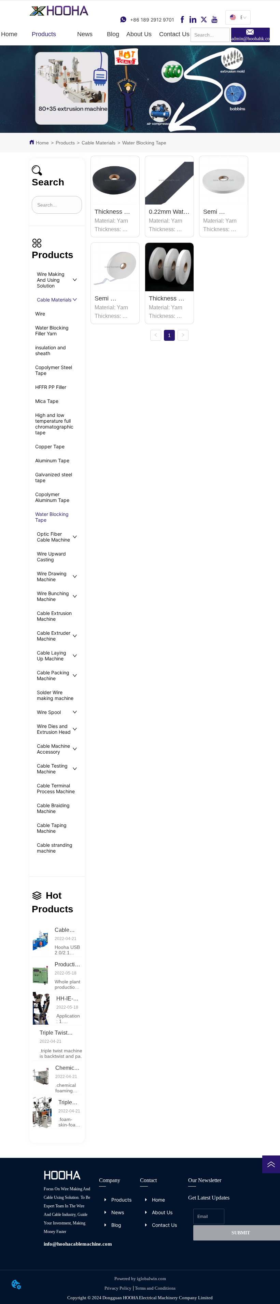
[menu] (95, 34)
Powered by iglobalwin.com (140, 1278)
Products (65, 142)
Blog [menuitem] (113, 34)
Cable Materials (98, 142)
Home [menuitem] (9, 34)
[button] (44, 34)
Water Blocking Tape (144, 142)
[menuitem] (44, 34)
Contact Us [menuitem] (174, 34)
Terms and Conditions (155, 1288)
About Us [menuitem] (139, 34)
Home (42, 142)
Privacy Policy (117, 1288)
